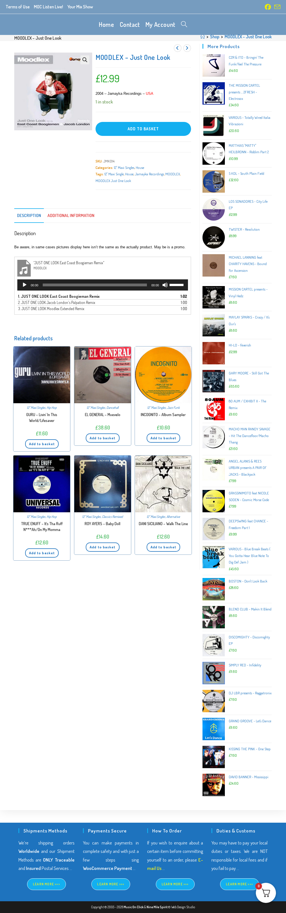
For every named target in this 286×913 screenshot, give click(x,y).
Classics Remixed (112, 517)
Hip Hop (52, 407)
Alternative (173, 517)
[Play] (24, 285)
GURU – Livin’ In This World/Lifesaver (41, 417)
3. (51, 308)
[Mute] (165, 285)
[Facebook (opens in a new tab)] (268, 7)
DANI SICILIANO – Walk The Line (163, 523)
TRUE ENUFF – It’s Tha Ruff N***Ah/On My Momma (42, 526)
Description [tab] (29, 215)
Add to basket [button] (42, 444)
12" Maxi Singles (124, 167)
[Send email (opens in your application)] (276, 7)
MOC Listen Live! (48, 7)
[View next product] (187, 48)
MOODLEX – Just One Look (248, 36)
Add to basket (143, 128)
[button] (84, 59)
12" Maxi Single (114, 174)
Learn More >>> (46, 884)
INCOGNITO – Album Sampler (163, 414)
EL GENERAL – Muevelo (102, 414)
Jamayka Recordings (149, 174)
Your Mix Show (80, 7)
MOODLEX (172, 174)
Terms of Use (18, 7)
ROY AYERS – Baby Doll (102, 523)
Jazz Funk (173, 407)
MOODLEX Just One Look (113, 180)
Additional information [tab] (70, 215)
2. (56, 302)
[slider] (177, 284)
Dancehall (112, 407)
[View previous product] (178, 48)
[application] (102, 285)
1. (59, 296)
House (140, 167)
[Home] (202, 36)
